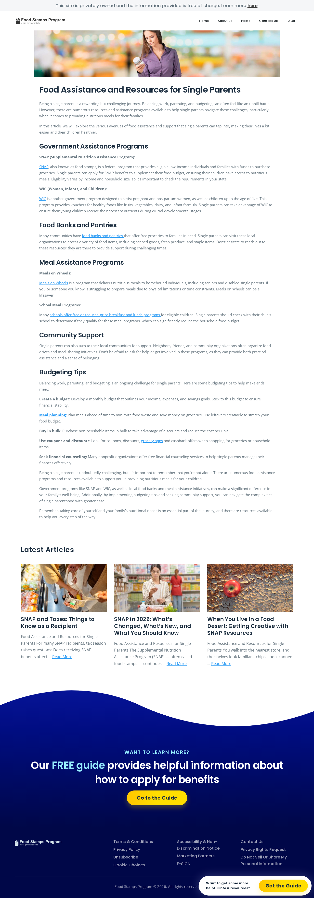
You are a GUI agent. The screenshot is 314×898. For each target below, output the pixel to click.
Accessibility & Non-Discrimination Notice (198, 845)
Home (204, 20)
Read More (62, 656)
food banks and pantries (103, 235)
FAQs (291, 20)
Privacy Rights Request (263, 849)
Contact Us (268, 20)
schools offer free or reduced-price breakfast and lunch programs (105, 314)
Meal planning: (53, 414)
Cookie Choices (129, 865)
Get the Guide (283, 885)
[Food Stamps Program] (38, 842)
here (253, 5)
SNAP (43, 166)
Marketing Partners (196, 856)
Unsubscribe (125, 857)
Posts (245, 20)
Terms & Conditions (133, 841)
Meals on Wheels (53, 282)
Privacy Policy (126, 849)
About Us (225, 20)
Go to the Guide (157, 797)
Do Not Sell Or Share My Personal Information (264, 860)
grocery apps (152, 440)
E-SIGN (183, 864)
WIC (42, 198)
